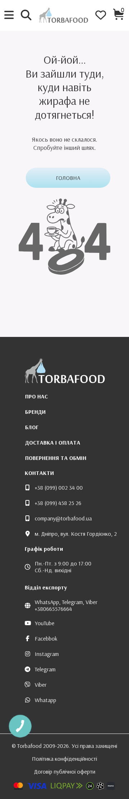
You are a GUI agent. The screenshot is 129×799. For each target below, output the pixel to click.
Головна (68, 177)
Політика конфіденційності (64, 758)
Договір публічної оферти (64, 771)
